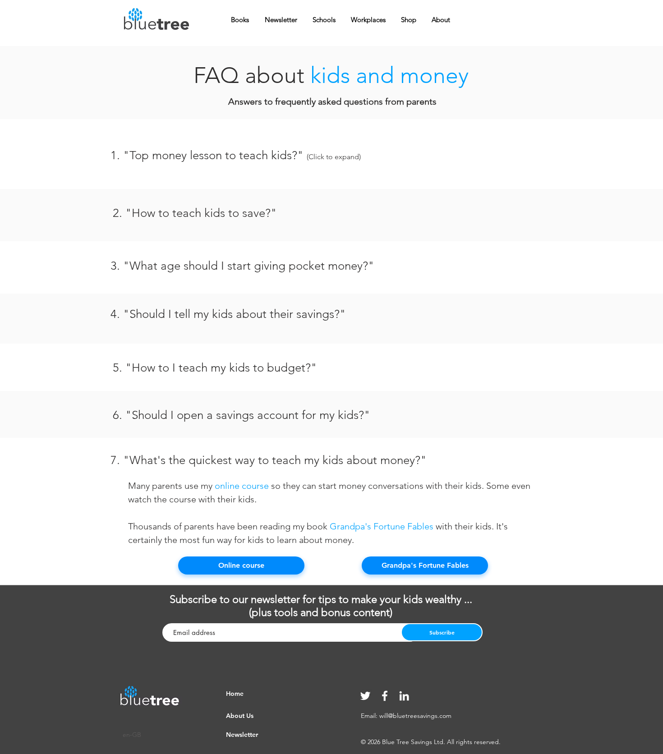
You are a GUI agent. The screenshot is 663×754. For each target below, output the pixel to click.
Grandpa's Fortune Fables (381, 526)
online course (242, 485)
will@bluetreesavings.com (415, 716)
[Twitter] (365, 696)
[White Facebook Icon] (384, 696)
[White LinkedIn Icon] (404, 696)
